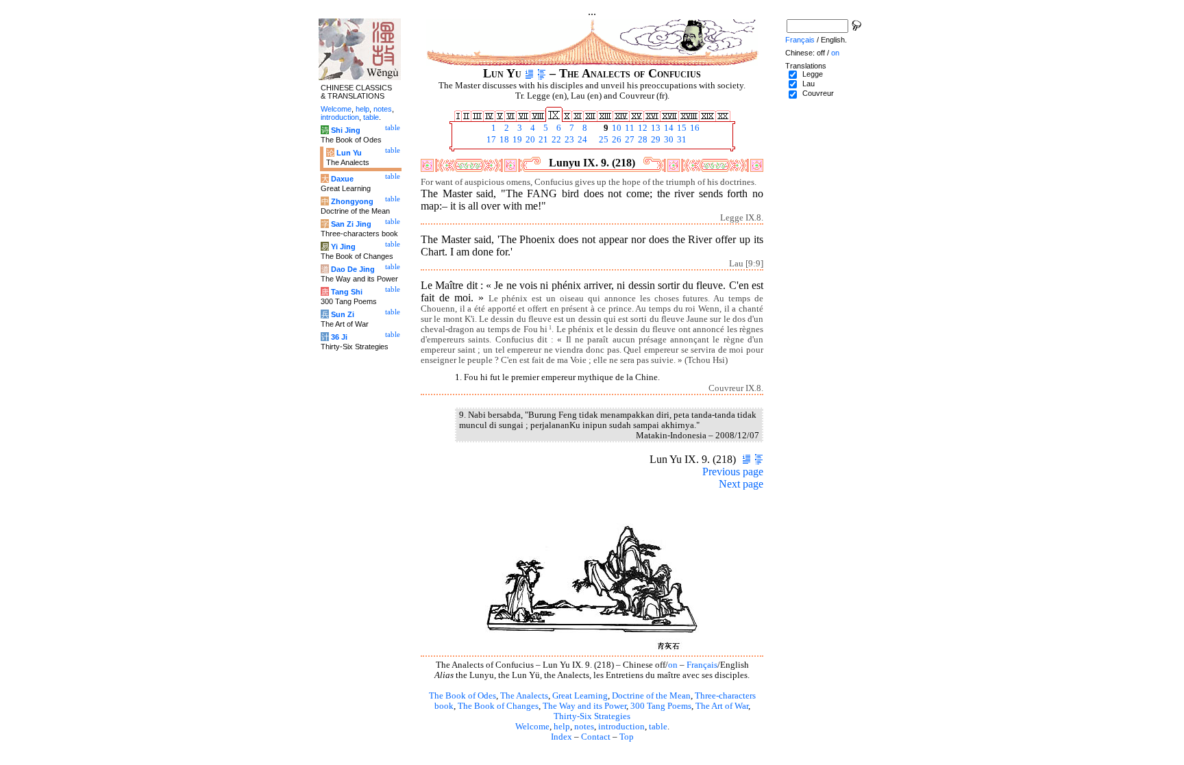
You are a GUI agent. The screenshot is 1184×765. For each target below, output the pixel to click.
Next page (741, 484)
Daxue (342, 179)
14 (668, 128)
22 (555, 140)
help (562, 726)
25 (602, 140)
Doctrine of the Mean (651, 696)
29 (655, 140)
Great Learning (580, 696)
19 (516, 140)
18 (503, 140)
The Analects (524, 696)
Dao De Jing (353, 269)
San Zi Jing (351, 224)
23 (568, 140)
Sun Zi (342, 314)
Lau (808, 83)
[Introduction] (529, 73)
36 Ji (339, 337)
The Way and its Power (584, 706)
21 (542, 140)
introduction (621, 726)
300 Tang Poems (660, 706)
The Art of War (721, 706)
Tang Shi (346, 292)
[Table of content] (541, 73)
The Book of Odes (462, 696)
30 (668, 140)
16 (694, 128)
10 (615, 128)
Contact (595, 737)
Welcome (532, 726)
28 (642, 140)
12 (642, 128)
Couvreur (818, 93)
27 (628, 140)
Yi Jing (343, 246)
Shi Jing (345, 130)
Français (702, 665)
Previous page (732, 471)
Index (561, 737)
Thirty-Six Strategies (592, 716)
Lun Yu (349, 153)
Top (626, 737)
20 (529, 140)
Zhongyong (352, 201)
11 (628, 128)
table (658, 726)
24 (581, 140)
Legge (812, 74)
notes (584, 726)
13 (655, 128)
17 (490, 140)
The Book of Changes (498, 706)
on (673, 665)
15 (681, 128)
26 (615, 140)
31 (681, 140)
